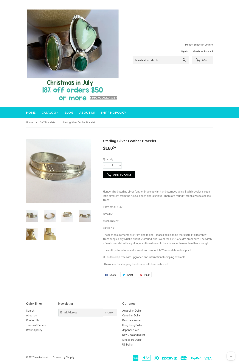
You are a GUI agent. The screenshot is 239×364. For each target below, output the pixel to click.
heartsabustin (42, 357)
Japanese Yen (130, 330)
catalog (49, 112)
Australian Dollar (132, 310)
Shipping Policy (113, 112)
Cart (205, 59)
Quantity (108, 159)
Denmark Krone (131, 320)
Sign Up (109, 312)
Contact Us (32, 320)
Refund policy (34, 330)
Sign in (184, 51)
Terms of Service (36, 325)
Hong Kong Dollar (132, 325)
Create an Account (203, 51)
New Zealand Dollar (133, 334)
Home (30, 112)
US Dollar (127, 344)
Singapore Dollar (132, 339)
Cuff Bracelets (47, 122)
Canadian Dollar (131, 315)
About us (87, 112)
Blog (69, 112)
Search (30, 310)
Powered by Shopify (63, 357)
